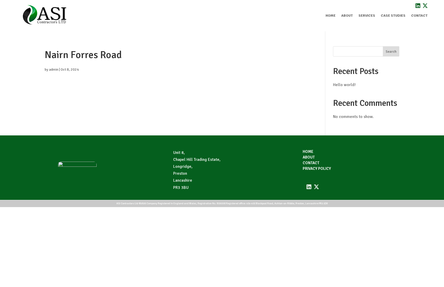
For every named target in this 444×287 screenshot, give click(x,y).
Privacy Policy (317, 169)
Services (366, 15)
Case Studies (393, 15)
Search (391, 51)
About (347, 15)
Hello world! (344, 84)
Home (331, 15)
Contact (419, 15)
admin (53, 69)
